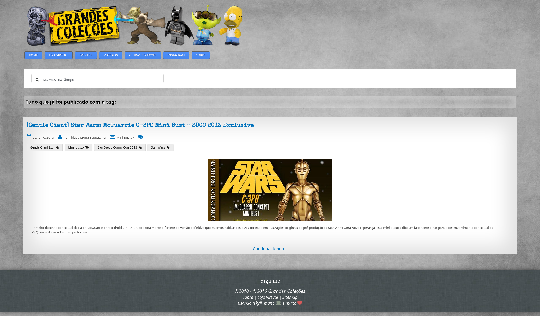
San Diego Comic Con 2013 (117, 147)
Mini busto (76, 147)
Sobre (248, 297)
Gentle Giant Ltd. (42, 147)
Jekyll (257, 303)
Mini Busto (124, 137)
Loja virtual (268, 297)
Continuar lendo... (270, 249)
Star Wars (158, 147)
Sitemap (289, 297)
